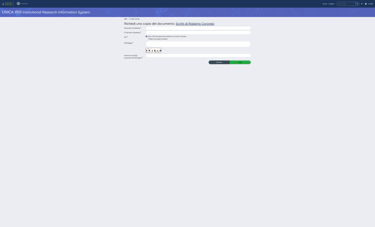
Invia (240, 62)
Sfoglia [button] (331, 4)
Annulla (219, 62)
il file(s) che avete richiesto (157, 39)
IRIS (125, 19)
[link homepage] (7, 3)
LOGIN (370, 4)
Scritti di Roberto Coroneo (195, 24)
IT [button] (361, 4)
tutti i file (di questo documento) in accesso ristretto (167, 36)
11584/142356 (134, 19)
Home (325, 4)
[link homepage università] (22, 3)
